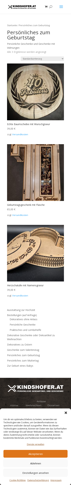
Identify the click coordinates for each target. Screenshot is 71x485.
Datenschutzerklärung (38, 480)
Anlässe (41, 401)
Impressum (56, 480)
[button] (66, 412)
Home (14, 405)
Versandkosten (20, 134)
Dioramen (53, 405)
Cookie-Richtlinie (17, 480)
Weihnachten (33, 405)
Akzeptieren (35, 454)
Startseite (12, 25)
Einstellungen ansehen (35, 473)
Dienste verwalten (35, 444)
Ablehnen (35, 463)
